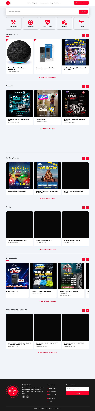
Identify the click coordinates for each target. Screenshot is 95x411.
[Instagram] (27, 396)
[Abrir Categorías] (38, 3)
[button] (87, 35)
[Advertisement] (47, 140)
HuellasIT (59, 408)
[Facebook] (23, 396)
